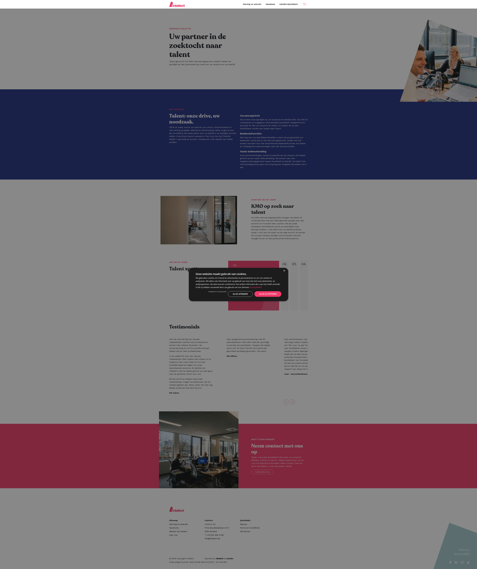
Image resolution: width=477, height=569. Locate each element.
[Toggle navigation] (304, 4)
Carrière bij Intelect (288, 4)
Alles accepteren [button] (268, 294)
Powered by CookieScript (217, 292)
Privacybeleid (256, 287)
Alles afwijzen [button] (240, 294)
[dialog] (238, 284)
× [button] (284, 271)
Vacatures (270, 4)
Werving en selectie (252, 4)
